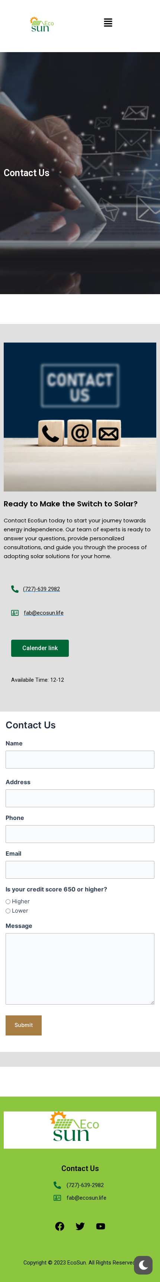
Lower (20, 910)
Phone (15, 817)
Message (19, 925)
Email (13, 853)
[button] (107, 23)
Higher (21, 901)
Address (18, 782)
